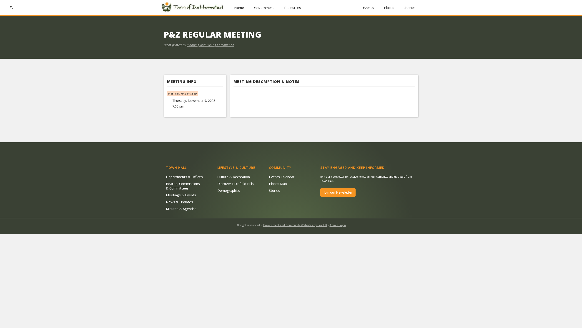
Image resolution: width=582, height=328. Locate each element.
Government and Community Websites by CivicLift (295, 225)
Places (389, 7)
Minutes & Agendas (181, 208)
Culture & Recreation (233, 176)
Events (368, 7)
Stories (410, 7)
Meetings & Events (181, 195)
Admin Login (338, 225)
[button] (264, 7)
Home (239, 7)
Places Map (278, 183)
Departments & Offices (184, 176)
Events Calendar (281, 176)
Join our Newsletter (338, 192)
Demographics (228, 190)
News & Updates (179, 202)
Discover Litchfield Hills (235, 183)
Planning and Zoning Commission (210, 45)
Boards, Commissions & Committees (183, 185)
